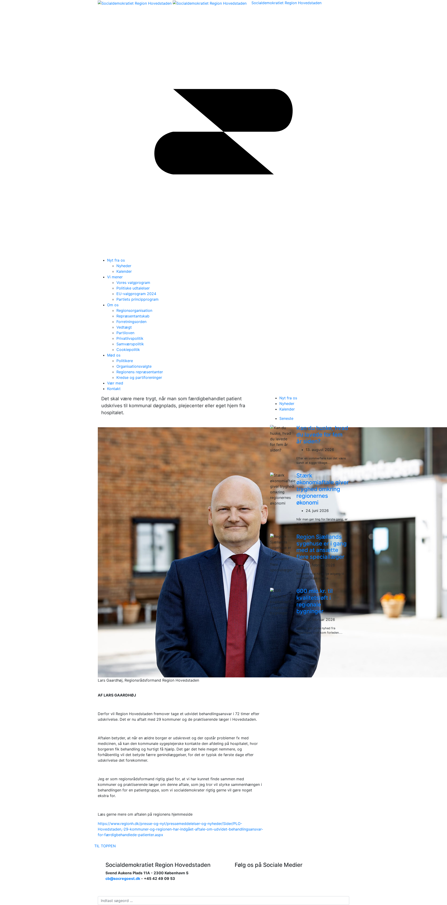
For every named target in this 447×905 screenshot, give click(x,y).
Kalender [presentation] (287, 409)
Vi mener (115, 277)
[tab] (314, 398)
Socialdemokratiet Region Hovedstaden (286, 2)
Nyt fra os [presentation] (288, 398)
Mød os (113, 355)
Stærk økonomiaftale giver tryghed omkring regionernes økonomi (322, 489)
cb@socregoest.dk (122, 878)
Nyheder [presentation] (286, 403)
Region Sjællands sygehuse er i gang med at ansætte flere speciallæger (321, 546)
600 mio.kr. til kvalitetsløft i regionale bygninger (314, 601)
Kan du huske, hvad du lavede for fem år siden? (322, 435)
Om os (113, 305)
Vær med (115, 383)
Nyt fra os (116, 260)
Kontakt (114, 388)
